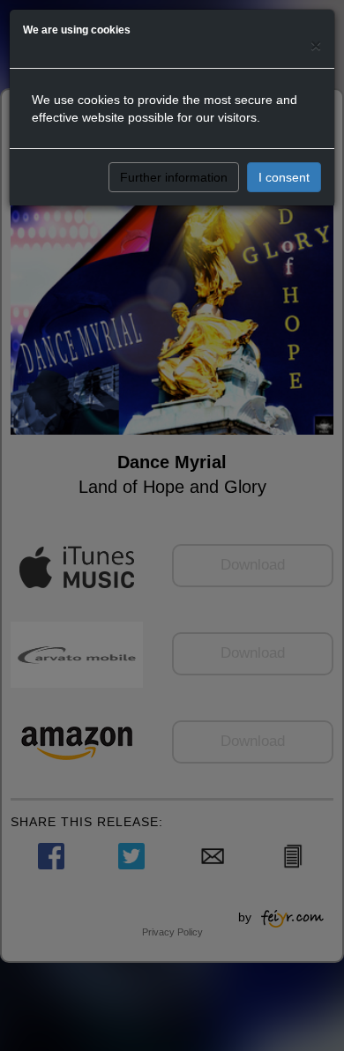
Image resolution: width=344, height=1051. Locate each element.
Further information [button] (174, 177)
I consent (284, 177)
